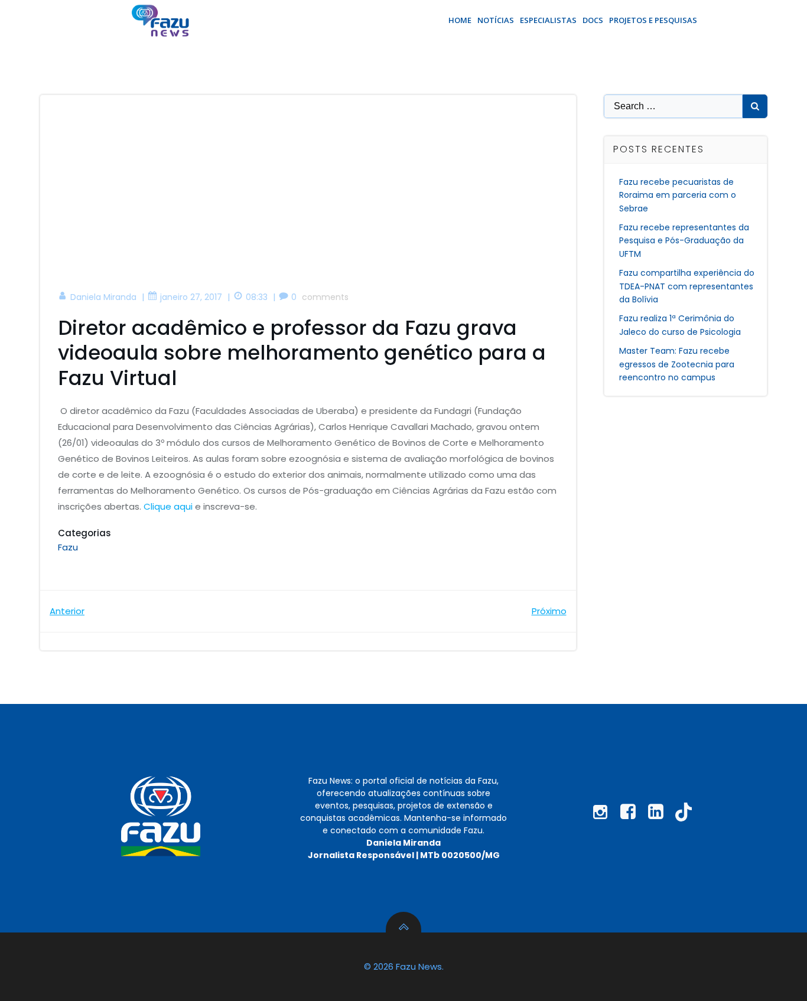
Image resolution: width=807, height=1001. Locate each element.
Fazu (68, 547)
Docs (593, 20)
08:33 (257, 297)
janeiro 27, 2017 (191, 297)
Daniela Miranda (103, 297)
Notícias (495, 20)
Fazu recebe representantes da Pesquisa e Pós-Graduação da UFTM (684, 240)
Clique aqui (168, 506)
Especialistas (548, 20)
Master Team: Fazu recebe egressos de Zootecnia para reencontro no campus (676, 364)
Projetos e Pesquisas (653, 20)
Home (459, 20)
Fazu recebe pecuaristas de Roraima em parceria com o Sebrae (677, 195)
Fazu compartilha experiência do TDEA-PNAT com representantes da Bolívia (686, 286)
